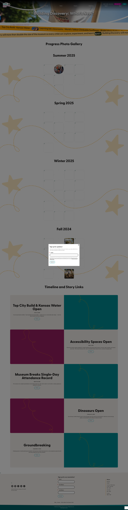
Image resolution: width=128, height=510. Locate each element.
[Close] (78, 245)
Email (52, 252)
